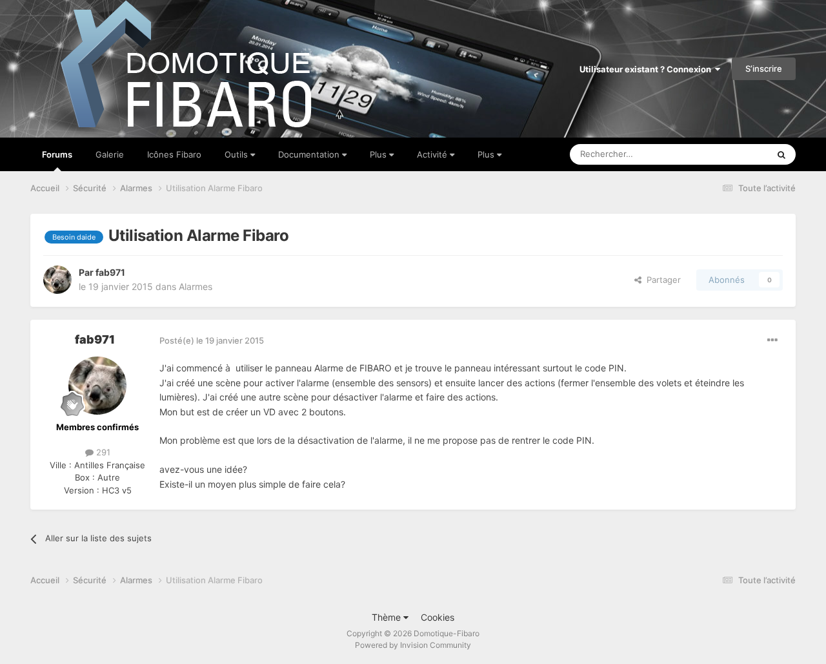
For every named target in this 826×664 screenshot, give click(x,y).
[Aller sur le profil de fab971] (57, 279)
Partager (661, 280)
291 (102, 452)
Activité (433, 154)
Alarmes (195, 286)
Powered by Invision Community (413, 645)
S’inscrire (763, 68)
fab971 (110, 272)
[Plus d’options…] (772, 340)
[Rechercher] (781, 154)
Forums (57, 154)
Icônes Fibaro (174, 154)
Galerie (110, 154)
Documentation (310, 154)
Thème (387, 617)
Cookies (437, 617)
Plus (379, 154)
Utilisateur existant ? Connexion (647, 69)
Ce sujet (735, 154)
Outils (237, 154)
